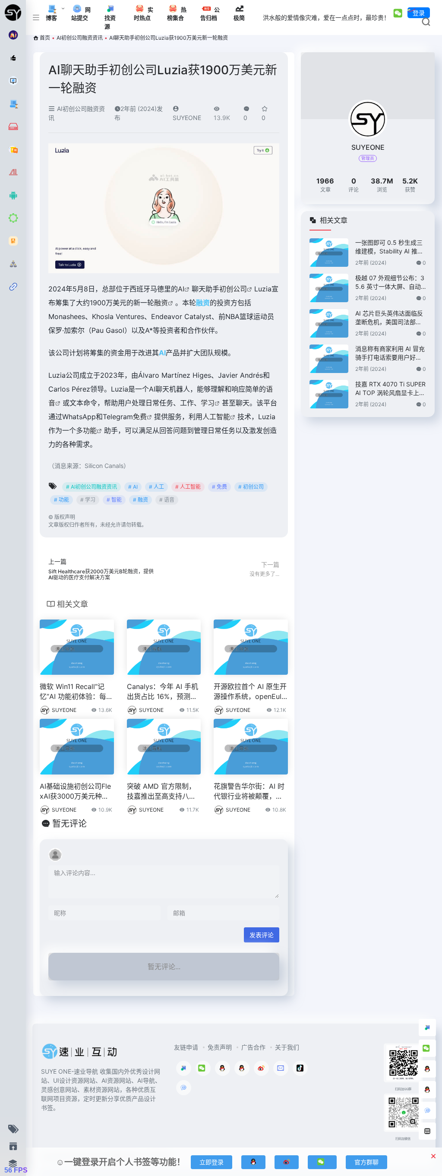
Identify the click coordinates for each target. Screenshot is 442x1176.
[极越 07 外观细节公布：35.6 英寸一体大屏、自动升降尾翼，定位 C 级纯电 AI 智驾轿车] (328, 288)
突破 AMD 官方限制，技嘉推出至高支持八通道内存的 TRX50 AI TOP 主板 (163, 791)
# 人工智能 (188, 487)
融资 (161, 302)
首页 (45, 38)
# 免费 (219, 487)
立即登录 (211, 1162)
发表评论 (261, 935)
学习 (208, 402)
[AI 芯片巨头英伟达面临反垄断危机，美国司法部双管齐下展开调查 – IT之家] (328, 323)
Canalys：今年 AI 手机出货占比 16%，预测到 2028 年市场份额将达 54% (162, 692)
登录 (419, 12)
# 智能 (114, 499)
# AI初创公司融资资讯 (91, 487)
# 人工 (156, 487)
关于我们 (287, 1047)
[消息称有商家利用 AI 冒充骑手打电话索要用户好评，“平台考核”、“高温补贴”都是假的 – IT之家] (328, 359)
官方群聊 (366, 1162)
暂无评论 (69, 824)
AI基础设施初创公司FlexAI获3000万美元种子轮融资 (75, 791)
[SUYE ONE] (80, 1054)
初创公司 (233, 289)
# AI (133, 487)
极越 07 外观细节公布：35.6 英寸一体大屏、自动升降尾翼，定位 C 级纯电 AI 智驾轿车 (389, 282)
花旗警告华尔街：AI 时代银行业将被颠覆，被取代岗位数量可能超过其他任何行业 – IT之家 (249, 791)
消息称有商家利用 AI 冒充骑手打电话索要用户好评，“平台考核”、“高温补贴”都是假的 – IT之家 (390, 353)
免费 (140, 416)
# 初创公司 (251, 487)
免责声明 (220, 1047)
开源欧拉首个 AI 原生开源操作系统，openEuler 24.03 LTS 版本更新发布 (250, 692)
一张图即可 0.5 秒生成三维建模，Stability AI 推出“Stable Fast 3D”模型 (389, 247)
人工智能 (216, 416)
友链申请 (186, 1047)
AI (181, 289)
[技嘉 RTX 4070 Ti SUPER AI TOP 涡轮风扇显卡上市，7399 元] (328, 394)
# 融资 (140, 499)
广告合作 (253, 1047)
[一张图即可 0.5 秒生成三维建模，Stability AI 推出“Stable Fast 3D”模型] (328, 252)
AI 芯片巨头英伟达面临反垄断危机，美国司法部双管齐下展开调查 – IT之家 (389, 318)
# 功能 (61, 499)
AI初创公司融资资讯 (80, 38)
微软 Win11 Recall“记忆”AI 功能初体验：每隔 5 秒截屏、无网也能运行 (76, 692)
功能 (90, 430)
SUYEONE (64, 710)
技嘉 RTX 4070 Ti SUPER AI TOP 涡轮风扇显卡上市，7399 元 (390, 388)
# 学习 (87, 499)
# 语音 (166, 499)
